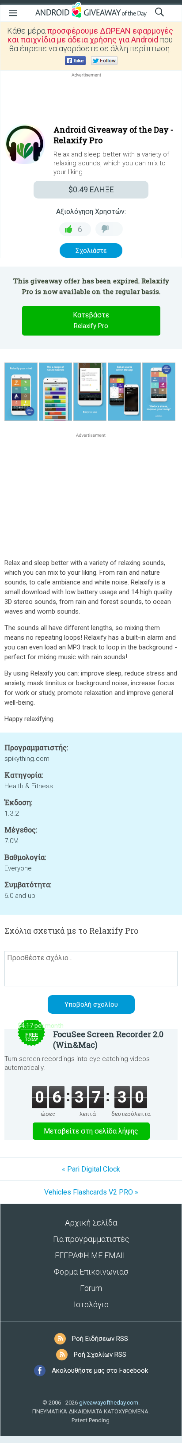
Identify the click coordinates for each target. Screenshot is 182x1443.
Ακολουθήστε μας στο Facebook (100, 1370)
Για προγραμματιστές (91, 1239)
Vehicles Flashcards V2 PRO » (91, 1192)
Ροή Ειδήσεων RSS (100, 1339)
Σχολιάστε (91, 251)
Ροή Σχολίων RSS (100, 1355)
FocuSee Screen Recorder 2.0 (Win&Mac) (108, 1039)
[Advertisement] (91, 100)
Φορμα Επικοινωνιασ (91, 1271)
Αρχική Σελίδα (91, 1222)
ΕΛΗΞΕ (91, 189)
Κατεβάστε (91, 320)
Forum (91, 1288)
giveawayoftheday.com (108, 1402)
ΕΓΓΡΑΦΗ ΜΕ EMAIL (91, 1255)
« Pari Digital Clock (91, 1169)
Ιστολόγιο (91, 1304)
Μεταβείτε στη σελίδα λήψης (91, 1131)
